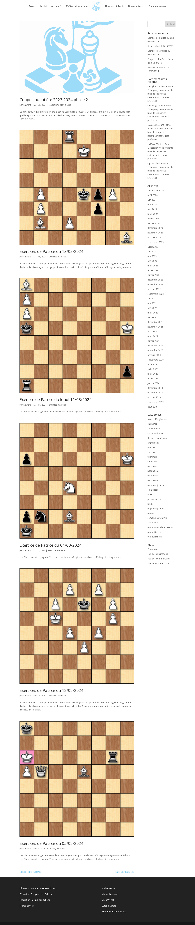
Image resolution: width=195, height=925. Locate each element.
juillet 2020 (152, 369)
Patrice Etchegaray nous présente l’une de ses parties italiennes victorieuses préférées (160, 93)
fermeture (152, 456)
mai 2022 (152, 303)
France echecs (27, 905)
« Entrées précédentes (30, 871)
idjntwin (151, 163)
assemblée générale (157, 419)
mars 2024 (152, 213)
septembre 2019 (155, 402)
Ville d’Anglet (108, 899)
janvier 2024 (153, 223)
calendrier (152, 423)
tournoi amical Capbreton (160, 527)
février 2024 (153, 218)
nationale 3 (152, 475)
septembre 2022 (155, 293)
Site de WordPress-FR (158, 563)
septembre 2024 (155, 190)
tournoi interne (154, 532)
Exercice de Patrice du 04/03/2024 (51, 545)
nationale (152, 466)
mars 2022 (152, 312)
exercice (53, 256)
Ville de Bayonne (110, 894)
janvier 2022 (153, 317)
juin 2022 (151, 298)
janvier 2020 (153, 383)
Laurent (27, 104)
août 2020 (152, 364)
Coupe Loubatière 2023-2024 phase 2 (54, 99)
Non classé (65, 104)
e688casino (153, 124)
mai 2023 (152, 256)
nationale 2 (152, 470)
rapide (150, 503)
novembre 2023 (155, 232)
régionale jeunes (155, 508)
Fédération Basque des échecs (35, 899)
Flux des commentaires (158, 558)
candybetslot (153, 86)
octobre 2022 (154, 289)
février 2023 (153, 270)
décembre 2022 (155, 279)
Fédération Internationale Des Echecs (38, 888)
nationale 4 (152, 480)
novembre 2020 (155, 350)
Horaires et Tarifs (114, 6)
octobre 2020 (154, 354)
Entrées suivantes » (124, 871)
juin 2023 (151, 251)
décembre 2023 (155, 227)
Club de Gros (108, 888)
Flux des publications (157, 553)
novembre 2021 (155, 326)
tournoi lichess (154, 536)
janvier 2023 (153, 274)
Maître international (77, 6)
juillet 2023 (152, 246)
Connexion (152, 549)
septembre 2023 (155, 242)
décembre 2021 (155, 321)
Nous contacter (136, 6)
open (149, 494)
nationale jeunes (155, 485)
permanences (154, 499)
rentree (151, 513)
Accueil (32, 6)
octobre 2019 (154, 397)
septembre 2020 (155, 359)
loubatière (54, 104)
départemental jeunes (158, 438)
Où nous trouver (157, 6)
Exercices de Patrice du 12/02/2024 (51, 690)
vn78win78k (153, 144)
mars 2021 (152, 336)
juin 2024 (151, 199)
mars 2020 (152, 373)
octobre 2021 (154, 331)
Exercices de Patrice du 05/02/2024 (51, 843)
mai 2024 (152, 204)
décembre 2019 (155, 387)
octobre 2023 (154, 237)
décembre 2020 (155, 345)
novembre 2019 (155, 392)
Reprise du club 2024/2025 (160, 46)
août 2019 (152, 406)
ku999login (152, 105)
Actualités (56, 6)
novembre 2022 (155, 284)
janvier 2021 (153, 340)
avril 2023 (152, 260)
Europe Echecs (109, 905)
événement (153, 442)
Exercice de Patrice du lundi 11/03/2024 (56, 399)
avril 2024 (152, 209)
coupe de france (155, 433)
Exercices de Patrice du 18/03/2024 (51, 251)
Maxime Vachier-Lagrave (114, 911)
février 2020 (153, 378)
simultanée (152, 522)
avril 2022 (152, 307)
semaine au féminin (157, 517)
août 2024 (152, 195)
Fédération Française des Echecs (36, 894)
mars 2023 (152, 265)
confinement (153, 428)
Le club (43, 6)
